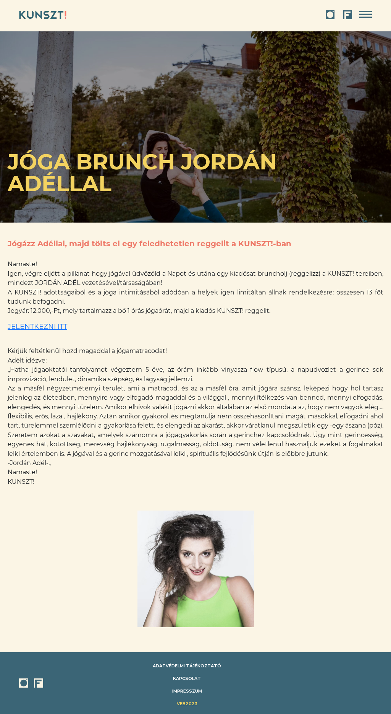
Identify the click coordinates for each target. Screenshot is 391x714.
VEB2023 (187, 703)
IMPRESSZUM (187, 691)
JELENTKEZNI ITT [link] (37, 326)
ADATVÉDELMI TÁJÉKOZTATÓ (187, 665)
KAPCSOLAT (187, 678)
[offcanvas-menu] (366, 14)
